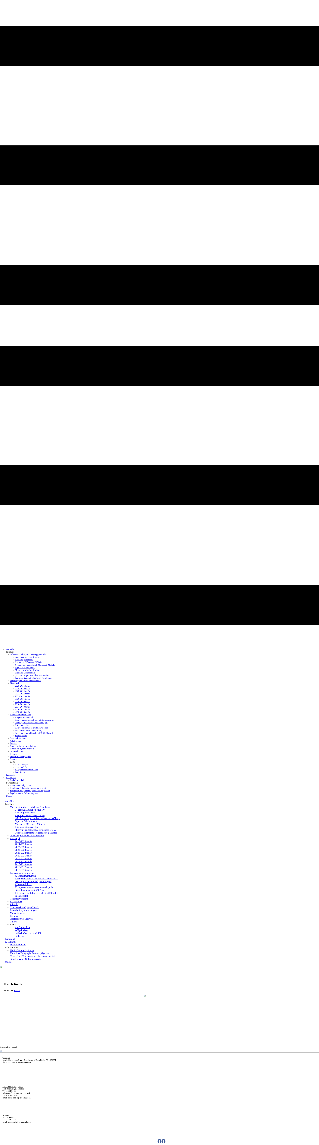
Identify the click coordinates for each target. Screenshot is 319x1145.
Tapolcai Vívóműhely (25, 667)
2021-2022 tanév (22, 696)
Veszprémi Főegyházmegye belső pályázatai (30, 790)
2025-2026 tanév (22, 686)
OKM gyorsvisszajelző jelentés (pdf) (31, 722)
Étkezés (13, 743)
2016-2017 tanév (22, 709)
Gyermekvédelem (18, 738)
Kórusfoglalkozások (24, 659)
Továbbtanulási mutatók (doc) (28, 730)
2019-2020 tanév (22, 701)
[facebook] (161, 1142)
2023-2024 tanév (22, 691)
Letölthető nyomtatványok (22, 748)
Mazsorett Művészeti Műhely (28, 670)
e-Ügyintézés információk (26, 769)
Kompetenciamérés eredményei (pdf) (31, 727)
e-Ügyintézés (21, 767)
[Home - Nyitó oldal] (159, 967)
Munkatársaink (16, 751)
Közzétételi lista (22, 725)
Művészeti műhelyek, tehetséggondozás (28, 654)
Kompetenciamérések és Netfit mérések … (34, 720)
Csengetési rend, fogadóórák (23, 746)
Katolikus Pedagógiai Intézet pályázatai (28, 788)
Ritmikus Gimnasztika (25, 672)
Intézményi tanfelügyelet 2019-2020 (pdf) (34, 733)
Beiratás (13, 754)
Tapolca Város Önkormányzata (24, 793)
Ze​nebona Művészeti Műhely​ (28, 657)
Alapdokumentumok (24, 717)
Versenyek (14, 683)
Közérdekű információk (20, 714)
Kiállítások (11, 777)
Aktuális (10, 649)
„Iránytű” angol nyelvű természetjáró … (33, 675)
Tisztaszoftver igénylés (20, 756)
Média (9, 796)
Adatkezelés (15, 741)
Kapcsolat (10, 775)
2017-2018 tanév (22, 707)
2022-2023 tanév (22, 693)
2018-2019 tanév (22, 704)
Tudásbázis (20, 772)
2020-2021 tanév (22, 699)
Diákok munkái (17, 780)
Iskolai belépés (21, 764)
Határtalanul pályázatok (20, 785)
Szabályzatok (21, 735)
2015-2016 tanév (22, 712)
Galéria (13, 759)
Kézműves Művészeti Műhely (28, 662)
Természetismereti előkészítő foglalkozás (33, 678)
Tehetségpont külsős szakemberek (25, 680)
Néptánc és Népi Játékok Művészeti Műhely (35, 665)
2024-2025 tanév (22, 688)
